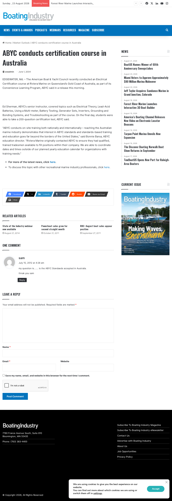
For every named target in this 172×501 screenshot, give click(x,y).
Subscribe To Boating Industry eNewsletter (140, 430)
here (52, 162)
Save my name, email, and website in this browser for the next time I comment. (47, 375)
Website (64, 361)
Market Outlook (21, 42)
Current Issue (131, 184)
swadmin (9, 71)
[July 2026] (145, 224)
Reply (22, 280)
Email (6, 361)
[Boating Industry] (29, 16)
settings (97, 493)
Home (8, 42)
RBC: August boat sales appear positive (96, 227)
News (124, 51)
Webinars (55, 30)
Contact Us (123, 435)
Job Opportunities (126, 451)
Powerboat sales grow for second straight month (54, 227)
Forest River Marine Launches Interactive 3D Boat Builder (81, 3)
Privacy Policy (125, 456)
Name (7, 347)
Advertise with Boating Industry (134, 440)
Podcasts (41, 30)
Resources (69, 30)
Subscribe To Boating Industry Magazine (139, 425)
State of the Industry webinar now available (18, 227)
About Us (122, 446)
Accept (155, 488)
